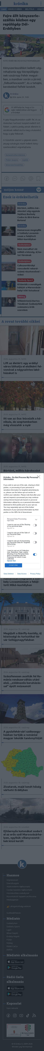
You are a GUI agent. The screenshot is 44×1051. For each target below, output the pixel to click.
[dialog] (22, 525)
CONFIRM (13, 565)
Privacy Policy (35, 574)
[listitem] (22, 519)
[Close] (39, 477)
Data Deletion (9, 574)
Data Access (22, 574)
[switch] (35, 525)
